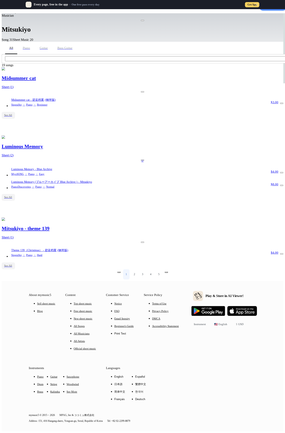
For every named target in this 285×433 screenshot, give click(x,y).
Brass (40, 391)
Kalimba (55, 391)
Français (119, 399)
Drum (40, 384)
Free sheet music (83, 311)
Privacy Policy (160, 311)
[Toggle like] (142, 20)
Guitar (53, 376)
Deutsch (140, 399)
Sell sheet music (46, 303)
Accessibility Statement (165, 326)
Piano (40, 376)
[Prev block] (119, 272)
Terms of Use (159, 303)
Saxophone (73, 376)
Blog (40, 311)
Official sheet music (85, 348)
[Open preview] (281, 103)
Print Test (120, 333)
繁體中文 (140, 384)
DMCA (156, 318)
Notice (118, 303)
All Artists (79, 341)
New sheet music (83, 318)
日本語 (118, 384)
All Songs (79, 326)
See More (72, 391)
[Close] (256, 4)
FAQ (116, 311)
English (118, 376)
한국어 (139, 391)
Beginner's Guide (124, 326)
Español (140, 376)
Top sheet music (83, 303)
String (53, 384)
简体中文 (119, 391)
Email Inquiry (122, 318)
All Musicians (82, 333)
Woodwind (73, 384)
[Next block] (166, 272)
